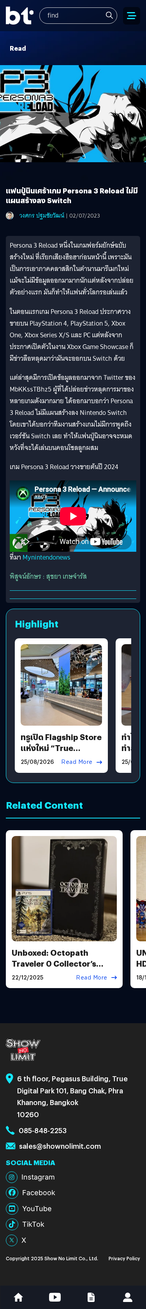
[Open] (131, 16)
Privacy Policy (124, 1258)
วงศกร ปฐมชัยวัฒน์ (41, 216)
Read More (77, 762)
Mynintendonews (46, 557)
